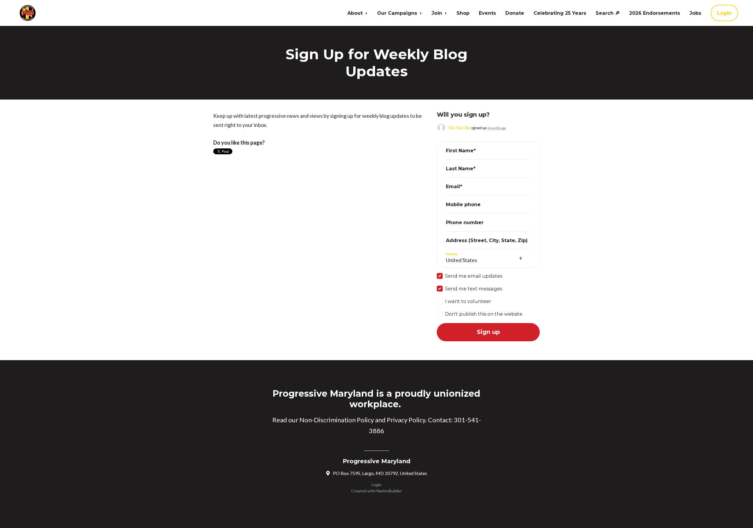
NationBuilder (389, 490)
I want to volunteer (468, 301)
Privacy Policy (406, 420)
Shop (463, 13)
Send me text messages (473, 289)
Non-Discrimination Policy (336, 420)
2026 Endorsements (654, 13)
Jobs (695, 13)
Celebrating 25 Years (560, 13)
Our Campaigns (398, 13)
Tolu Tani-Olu (459, 127)
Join (438, 13)
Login (724, 13)
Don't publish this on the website (483, 314)
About (355, 13)
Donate (514, 13)
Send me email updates (473, 276)
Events (487, 13)
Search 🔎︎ (608, 13)
